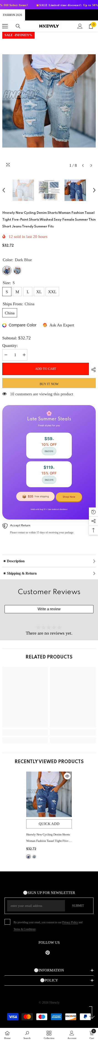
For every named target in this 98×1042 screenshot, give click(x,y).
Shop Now (69, 496)
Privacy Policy (70, 922)
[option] (49, 101)
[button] (83, 165)
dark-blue (28, 856)
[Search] (18, 26)
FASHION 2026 (12, 15)
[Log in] (80, 26)
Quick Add (49, 824)
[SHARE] (92, 369)
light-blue (34, 856)
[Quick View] (67, 776)
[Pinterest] (47, 952)
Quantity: (10, 345)
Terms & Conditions (25, 929)
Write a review (49, 609)
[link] (25, 732)
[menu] (5, 26)
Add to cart (45, 369)
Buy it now (49, 384)
